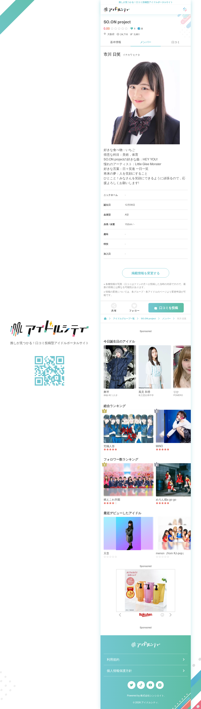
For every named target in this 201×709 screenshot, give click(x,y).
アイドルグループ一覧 (124, 318)
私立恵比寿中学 (146, 395)
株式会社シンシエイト (152, 695)
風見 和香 (144, 392)
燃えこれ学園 (112, 499)
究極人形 (109, 446)
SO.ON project (117, 22)
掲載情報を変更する (146, 273)
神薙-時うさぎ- (111, 395)
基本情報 (115, 42)
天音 (106, 553)
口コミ (176, 42)
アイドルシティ (149, 702)
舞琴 (106, 392)
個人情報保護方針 (119, 670)
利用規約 (113, 659)
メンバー (145, 42)
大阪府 (110, 34)
